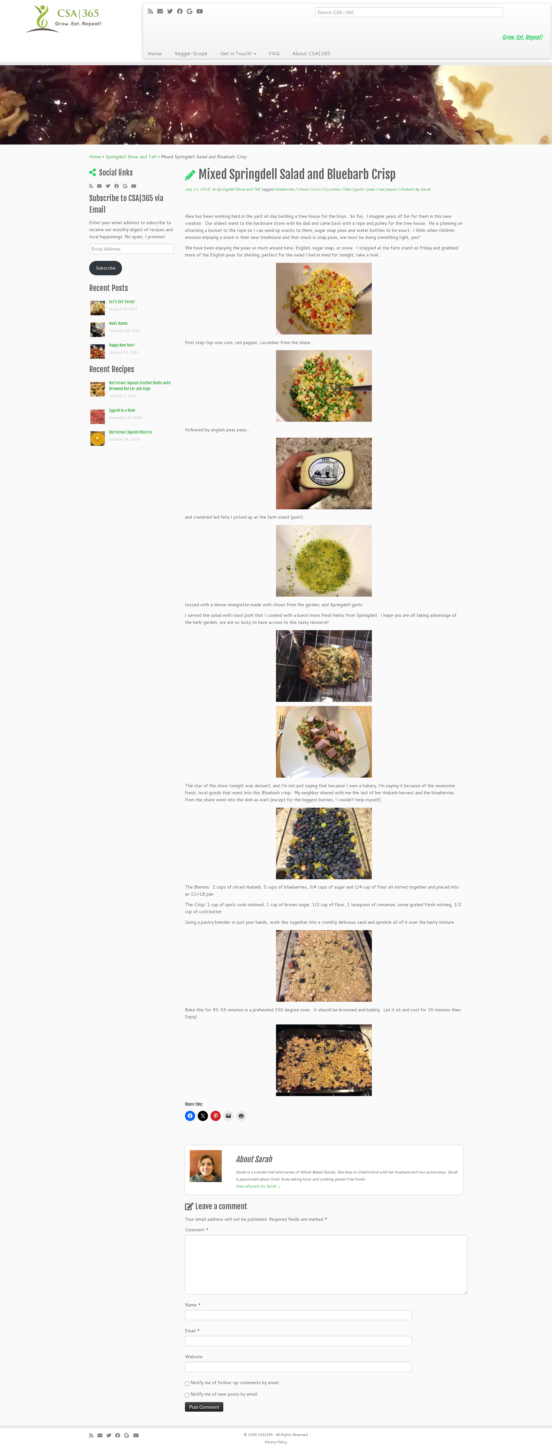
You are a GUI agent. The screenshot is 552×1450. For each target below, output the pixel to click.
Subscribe (106, 268)
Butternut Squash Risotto (130, 432)
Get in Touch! (236, 53)
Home (155, 53)
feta (348, 189)
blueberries (285, 189)
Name (193, 1305)
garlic (359, 189)
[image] (324, 298)
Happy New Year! (122, 345)
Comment (197, 1230)
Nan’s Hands (118, 323)
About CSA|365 (311, 53)
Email (192, 1331)
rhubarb (407, 189)
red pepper (388, 189)
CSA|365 (265, 1434)
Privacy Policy (276, 1442)
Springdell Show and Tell (131, 156)
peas (371, 189)
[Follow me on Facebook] (182, 11)
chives (303, 189)
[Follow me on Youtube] (201, 11)
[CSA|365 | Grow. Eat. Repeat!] (63, 19)
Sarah (425, 189)
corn (315, 189)
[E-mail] (162, 11)
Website (194, 1356)
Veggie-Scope (190, 53)
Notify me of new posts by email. (224, 1394)
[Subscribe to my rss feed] (152, 11)
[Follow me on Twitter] (172, 11)
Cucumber (332, 189)
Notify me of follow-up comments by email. (235, 1382)
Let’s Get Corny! (122, 301)
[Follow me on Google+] (191, 11)
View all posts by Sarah (258, 1186)
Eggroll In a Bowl (122, 410)
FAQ (274, 53)
